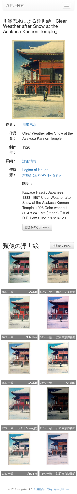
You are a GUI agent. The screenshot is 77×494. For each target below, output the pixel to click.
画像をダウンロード (37, 227)
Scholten (31, 337)
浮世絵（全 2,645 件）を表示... (43, 175)
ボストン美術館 (65, 292)
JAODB (32, 292)
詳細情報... (30, 160)
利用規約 (39, 489)
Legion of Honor (35, 169)
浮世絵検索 (15, 5)
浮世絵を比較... (62, 246)
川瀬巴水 (29, 124)
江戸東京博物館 (65, 337)
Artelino (70, 383)
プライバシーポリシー (57, 489)
